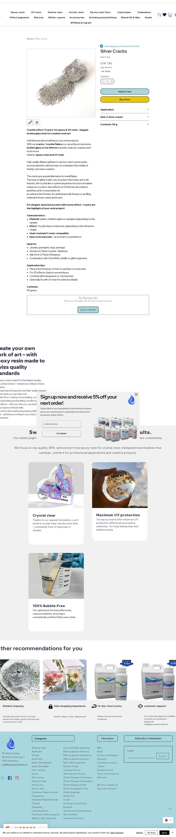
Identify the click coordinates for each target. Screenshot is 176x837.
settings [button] (139, 832)
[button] (136, 394)
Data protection (117, 832)
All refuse (151, 832)
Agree (164, 832)
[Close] (172, 832)
